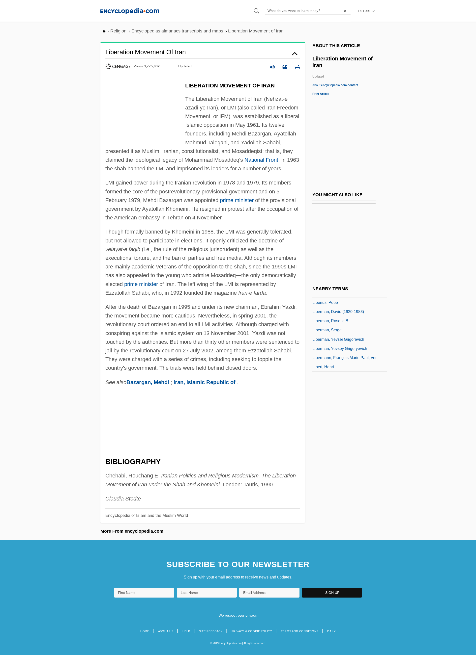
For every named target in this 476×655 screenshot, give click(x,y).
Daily (331, 631)
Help (186, 631)
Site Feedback (211, 631)
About (335, 85)
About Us (166, 631)
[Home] (129, 11)
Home (144, 631)
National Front (261, 160)
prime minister (237, 200)
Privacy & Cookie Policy (252, 631)
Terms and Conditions (300, 631)
